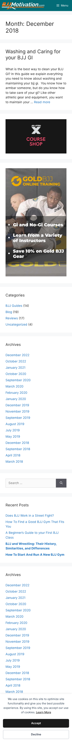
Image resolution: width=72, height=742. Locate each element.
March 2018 (14, 461)
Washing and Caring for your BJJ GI (33, 54)
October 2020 (16, 374)
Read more (42, 102)
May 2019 (13, 436)
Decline (36, 734)
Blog (9, 312)
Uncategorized (16, 324)
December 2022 (17, 355)
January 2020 (16, 399)
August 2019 (15, 424)
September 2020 (18, 380)
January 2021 (15, 367)
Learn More (43, 712)
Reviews (12, 318)
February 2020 (16, 392)
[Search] (61, 483)
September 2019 (18, 418)
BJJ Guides (14, 306)
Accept (36, 723)
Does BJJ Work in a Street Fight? (30, 515)
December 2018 (17, 443)
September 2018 (18, 449)
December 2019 (17, 405)
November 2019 (17, 411)
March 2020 (14, 386)
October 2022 (16, 361)
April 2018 (13, 455)
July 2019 (13, 430)
